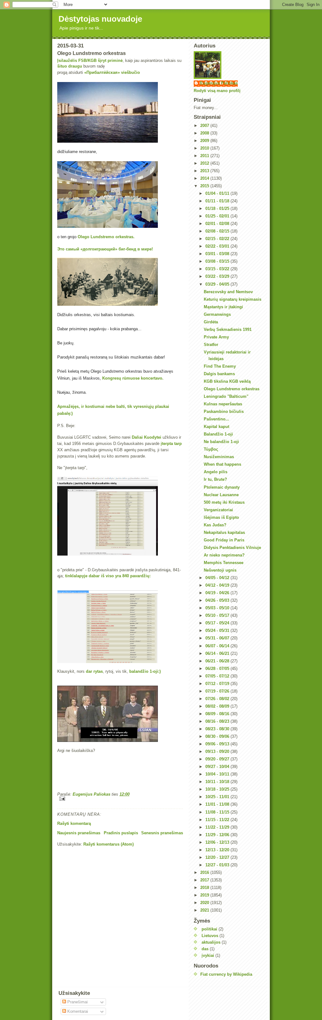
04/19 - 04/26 (217, 592)
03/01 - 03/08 (217, 253)
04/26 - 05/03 (217, 600)
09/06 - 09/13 (217, 744)
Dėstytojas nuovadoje (100, 19)
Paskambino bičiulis (224, 411)
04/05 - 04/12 (217, 577)
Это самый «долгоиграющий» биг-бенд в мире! (105, 249)
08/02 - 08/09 (217, 706)
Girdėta (211, 322)
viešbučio (130, 72)
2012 (205, 163)
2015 (205, 186)
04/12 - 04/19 (217, 585)
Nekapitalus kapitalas (224, 532)
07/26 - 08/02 (217, 698)
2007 (205, 125)
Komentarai (77, 1011)
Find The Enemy (220, 366)
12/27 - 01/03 (217, 865)
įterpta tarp (171, 443)
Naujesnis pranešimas (78, 833)
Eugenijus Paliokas (219, 83)
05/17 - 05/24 (217, 623)
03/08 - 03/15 (217, 261)
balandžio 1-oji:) (145, 671)
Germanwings (217, 314)
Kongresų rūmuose (121, 378)
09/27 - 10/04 (217, 766)
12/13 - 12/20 (217, 849)
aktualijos (211, 942)
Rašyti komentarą (74, 823)
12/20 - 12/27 (217, 857)
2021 (205, 910)
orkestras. (125, 236)
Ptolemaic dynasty (222, 487)
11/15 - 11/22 (217, 819)
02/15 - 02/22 (217, 238)
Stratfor (211, 344)
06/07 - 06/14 (217, 646)
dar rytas (94, 671)
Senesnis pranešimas (162, 833)
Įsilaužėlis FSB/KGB (77, 60)
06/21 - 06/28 (217, 661)
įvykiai (208, 955)
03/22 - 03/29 (217, 276)
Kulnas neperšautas (223, 404)
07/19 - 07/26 (217, 691)
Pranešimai (77, 1002)
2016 (205, 872)
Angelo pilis (215, 471)
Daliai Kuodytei (146, 437)
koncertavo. (152, 378)
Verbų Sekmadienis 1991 (228, 329)
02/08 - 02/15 (217, 231)
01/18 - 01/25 (217, 208)
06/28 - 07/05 (217, 668)
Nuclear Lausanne (221, 494)
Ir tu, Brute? (215, 479)
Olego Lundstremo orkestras (231, 389)
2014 (205, 178)
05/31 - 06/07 (217, 638)
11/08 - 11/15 (217, 812)
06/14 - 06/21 (217, 653)
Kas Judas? (215, 525)
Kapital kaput (216, 426)
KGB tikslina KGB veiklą (227, 381)
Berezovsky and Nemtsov (228, 291)
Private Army (216, 337)
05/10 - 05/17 (217, 615)
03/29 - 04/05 (217, 284)
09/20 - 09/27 (217, 759)
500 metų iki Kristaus (224, 502)
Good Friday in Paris (224, 540)
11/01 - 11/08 (217, 804)
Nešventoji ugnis (220, 570)
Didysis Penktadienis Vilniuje (232, 547)
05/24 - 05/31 (217, 630)
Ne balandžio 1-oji (221, 441)
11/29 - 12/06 (217, 834)
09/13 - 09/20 (217, 751)
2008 (205, 133)
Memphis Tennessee (223, 562)
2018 (205, 887)
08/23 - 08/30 (217, 729)
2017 (205, 880)
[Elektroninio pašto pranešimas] (120, 799)
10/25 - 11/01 (217, 796)
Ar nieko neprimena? (224, 555)
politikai (209, 929)
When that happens (222, 464)
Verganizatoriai (218, 509)
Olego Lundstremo (96, 236)
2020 (205, 902)
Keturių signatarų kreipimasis (232, 299)
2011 (205, 155)
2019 (205, 895)
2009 (205, 140)
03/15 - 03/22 (217, 268)
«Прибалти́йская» (102, 72)
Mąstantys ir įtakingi (223, 306)
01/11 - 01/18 (217, 201)
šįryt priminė (110, 60)
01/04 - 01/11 (217, 193)
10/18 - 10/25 (217, 789)
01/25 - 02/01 (217, 216)
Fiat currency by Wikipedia (226, 974)
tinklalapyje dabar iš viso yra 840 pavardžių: (108, 575)
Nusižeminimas (219, 456)
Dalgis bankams (219, 373)
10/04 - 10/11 (217, 774)
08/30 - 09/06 (217, 736)
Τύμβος (211, 449)
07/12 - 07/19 (217, 683)
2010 (205, 148)
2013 (205, 170)
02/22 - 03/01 (217, 246)
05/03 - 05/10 (217, 608)
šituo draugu (69, 66)
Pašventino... (216, 419)
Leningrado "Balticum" (226, 396)
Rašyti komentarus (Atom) (108, 844)
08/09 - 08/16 (217, 713)
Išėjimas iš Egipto (221, 517)
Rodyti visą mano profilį (217, 90)
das (205, 948)
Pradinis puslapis (121, 833)
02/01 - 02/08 (217, 223)
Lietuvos (210, 935)
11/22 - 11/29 (217, 827)
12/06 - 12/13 (217, 842)
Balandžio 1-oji (218, 434)
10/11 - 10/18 (217, 781)
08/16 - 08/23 (217, 721)
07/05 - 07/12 (217, 676)
